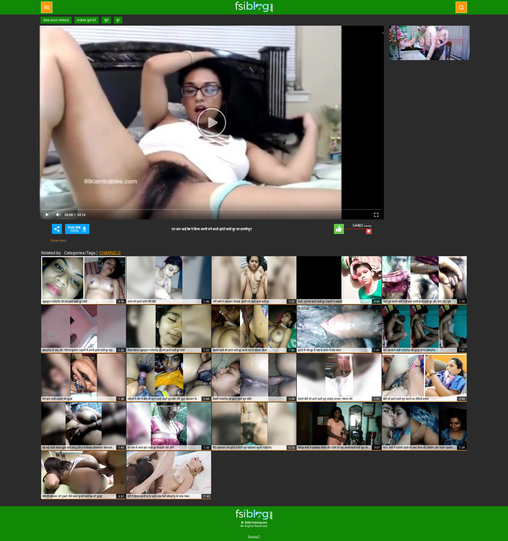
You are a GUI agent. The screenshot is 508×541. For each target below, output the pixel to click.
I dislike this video (369, 231)
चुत (106, 20)
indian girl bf (86, 20)
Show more (58, 240)
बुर (118, 20)
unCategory (77, 229)
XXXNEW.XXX (254, 7)
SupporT (254, 536)
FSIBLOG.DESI (254, 515)
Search (461, 7)
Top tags (46, 7)
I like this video (339, 229)
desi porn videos (56, 20)
